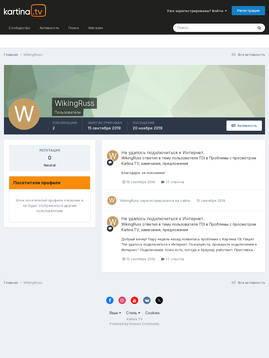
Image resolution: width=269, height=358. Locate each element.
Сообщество (19, 28)
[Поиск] (259, 28)
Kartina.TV (134, 319)
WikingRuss (131, 158)
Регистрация (248, 10)
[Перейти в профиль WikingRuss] (112, 156)
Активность (49, 28)
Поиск (74, 28)
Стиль (132, 313)
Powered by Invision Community (134, 324)
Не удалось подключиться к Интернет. (162, 152)
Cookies (152, 313)
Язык (114, 313)
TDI (202, 158)
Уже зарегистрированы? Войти (196, 11)
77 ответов (174, 182)
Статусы (240, 28)
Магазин (96, 28)
